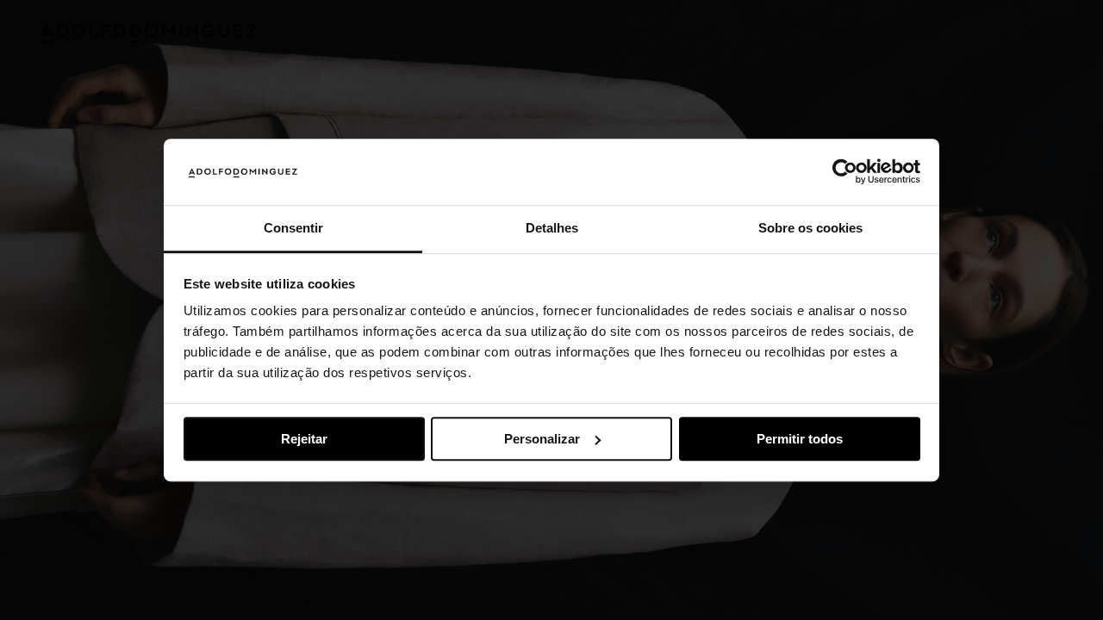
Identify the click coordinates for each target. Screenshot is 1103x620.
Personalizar (542, 438)
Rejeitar (304, 438)
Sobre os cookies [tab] (810, 227)
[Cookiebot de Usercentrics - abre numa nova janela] (845, 172)
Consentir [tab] (293, 227)
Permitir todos (800, 438)
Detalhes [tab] (552, 227)
